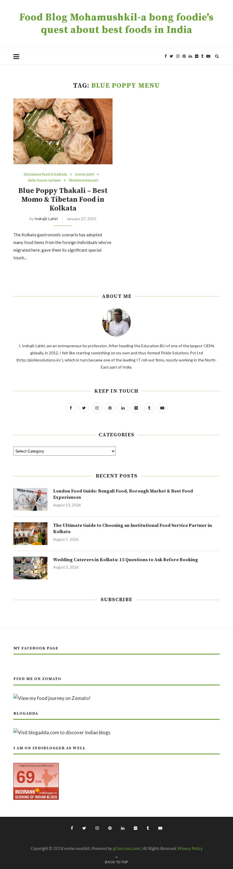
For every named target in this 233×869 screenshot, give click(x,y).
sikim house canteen (44, 180)
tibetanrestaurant (83, 180)
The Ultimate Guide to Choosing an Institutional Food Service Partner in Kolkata (132, 529)
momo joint (84, 174)
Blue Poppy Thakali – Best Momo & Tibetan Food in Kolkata (62, 199)
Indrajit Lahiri (46, 218)
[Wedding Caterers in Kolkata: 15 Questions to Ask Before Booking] (30, 568)
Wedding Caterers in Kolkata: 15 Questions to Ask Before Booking (125, 560)
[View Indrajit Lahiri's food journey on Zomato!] (52, 698)
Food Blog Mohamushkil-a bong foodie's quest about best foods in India (116, 23)
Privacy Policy (190, 848)
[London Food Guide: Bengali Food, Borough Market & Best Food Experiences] (30, 499)
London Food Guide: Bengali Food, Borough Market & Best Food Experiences (123, 494)
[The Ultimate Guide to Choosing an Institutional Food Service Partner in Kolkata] (30, 533)
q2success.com (126, 848)
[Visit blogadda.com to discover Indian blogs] (62, 732)
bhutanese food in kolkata (45, 174)
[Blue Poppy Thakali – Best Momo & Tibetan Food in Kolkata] (63, 131)
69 (25, 776)
